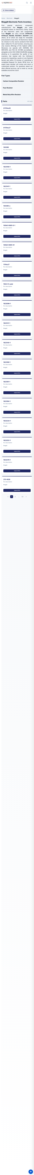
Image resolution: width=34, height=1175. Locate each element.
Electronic (10, 18)
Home (3, 18)
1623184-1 (7, 401)
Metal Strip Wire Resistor (12, 94)
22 (22, 496)
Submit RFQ (17, 119)
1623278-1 (7, 460)
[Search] (27, 2)
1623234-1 (7, 421)
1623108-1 (7, 167)
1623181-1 (6, 382)
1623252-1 (7, 440)
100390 (6, 147)
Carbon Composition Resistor (13, 81)
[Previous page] (8, 496)
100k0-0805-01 (9, 245)
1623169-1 (6, 362)
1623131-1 (6, 323)
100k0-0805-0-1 (9, 225)
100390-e (6, 206)
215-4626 (6, 479)
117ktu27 (6, 264)
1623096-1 (7, 303)
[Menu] (31, 2)
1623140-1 (7, 343)
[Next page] (26, 496)
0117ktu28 (7, 108)
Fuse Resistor (8, 88)
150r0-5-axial (8, 284)
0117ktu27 (6, 128)
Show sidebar (9, 10)
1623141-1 (6, 186)
